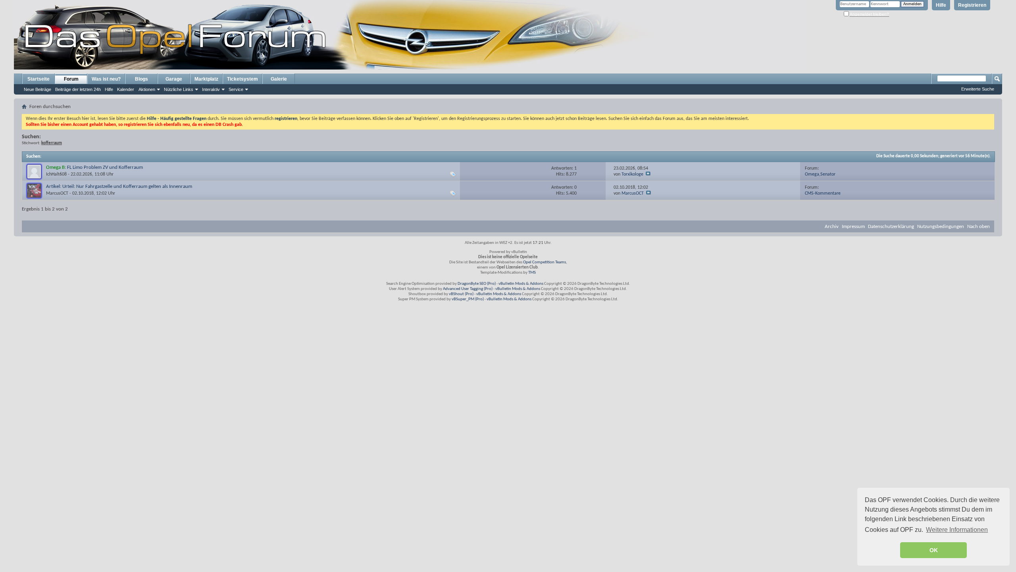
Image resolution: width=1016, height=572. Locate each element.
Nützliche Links (178, 89)
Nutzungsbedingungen (940, 226)
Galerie (279, 79)
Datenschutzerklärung (891, 226)
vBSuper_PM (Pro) (468, 299)
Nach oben (978, 226)
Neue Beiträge (37, 89)
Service (236, 89)
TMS (532, 273)
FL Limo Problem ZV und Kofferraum (105, 167)
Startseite (38, 79)
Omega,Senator (820, 174)
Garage (173, 79)
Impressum (853, 226)
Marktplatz (206, 79)
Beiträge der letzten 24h (78, 89)
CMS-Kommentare (823, 193)
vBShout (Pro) (461, 294)
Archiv (832, 226)
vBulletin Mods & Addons (520, 284)
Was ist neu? (106, 79)
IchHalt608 (56, 174)
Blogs (141, 79)
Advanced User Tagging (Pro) (468, 289)
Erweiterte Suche (977, 89)
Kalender (125, 89)
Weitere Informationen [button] (957, 529)
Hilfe (941, 5)
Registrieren (972, 5)
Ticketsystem (242, 79)
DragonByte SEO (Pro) (477, 284)
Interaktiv (211, 89)
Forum (71, 79)
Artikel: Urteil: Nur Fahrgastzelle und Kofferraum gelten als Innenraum (119, 186)
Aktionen (147, 89)
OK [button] (933, 550)
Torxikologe (632, 174)
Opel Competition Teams (544, 262)
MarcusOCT (57, 193)
